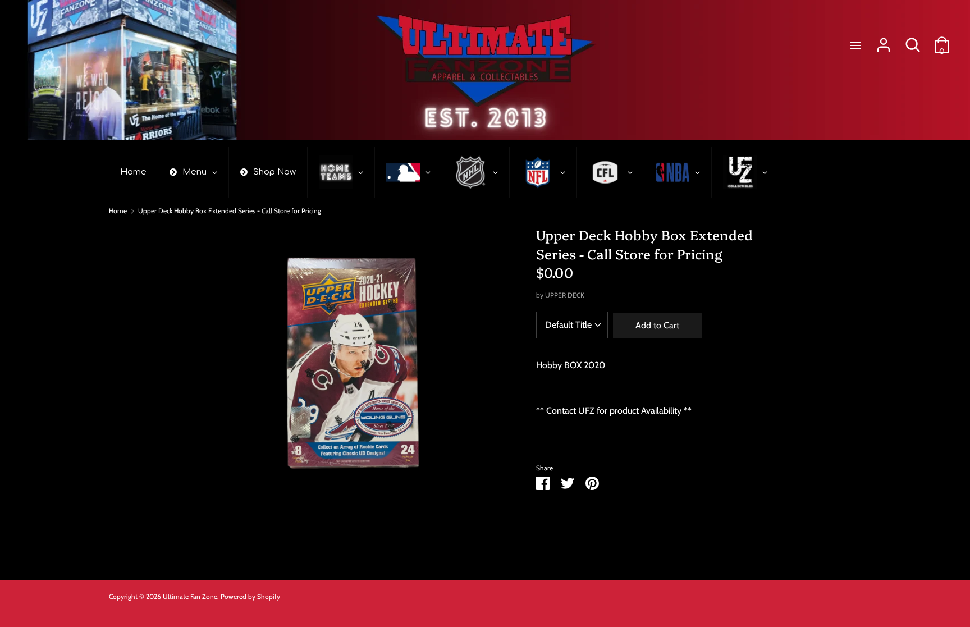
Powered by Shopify (250, 596)
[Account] (883, 40)
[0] (942, 40)
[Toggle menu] (855, 45)
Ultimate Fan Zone (190, 596)
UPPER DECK (564, 295)
